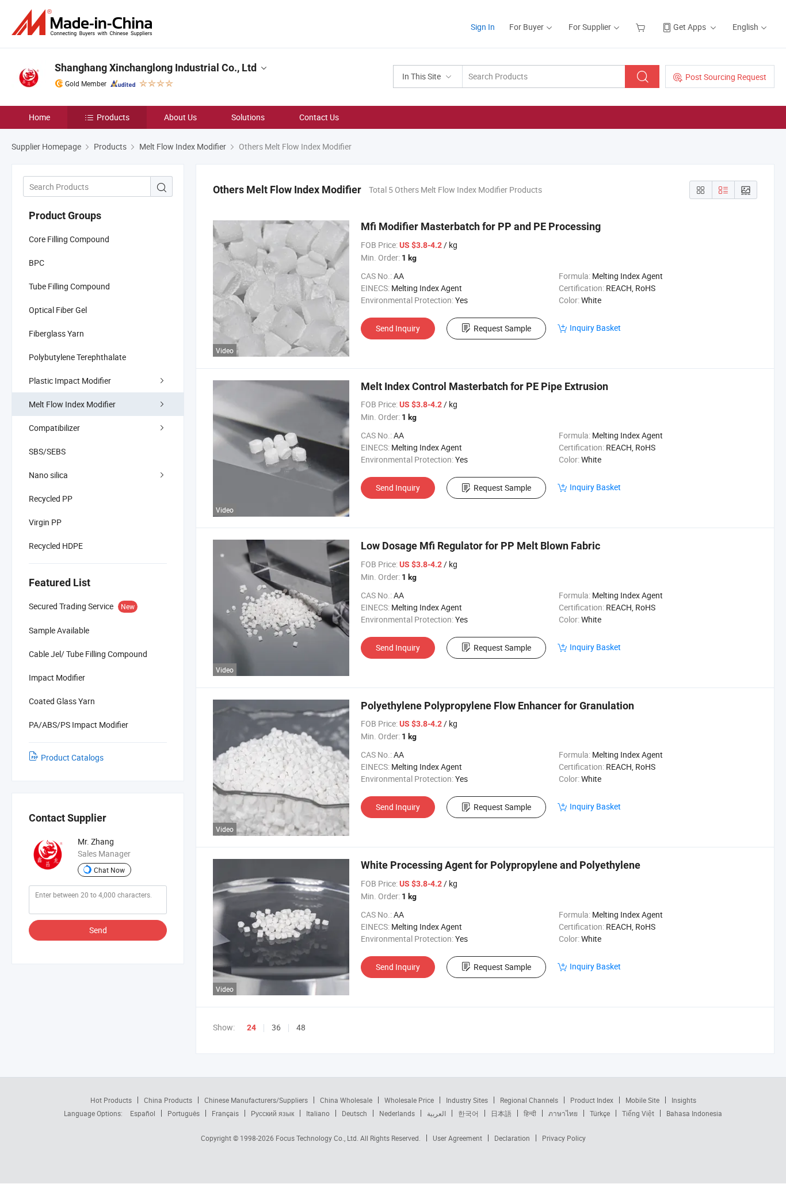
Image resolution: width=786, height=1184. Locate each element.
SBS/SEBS (47, 451)
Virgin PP (45, 522)
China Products (168, 1100)
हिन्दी (530, 1113)
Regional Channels (529, 1100)
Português (183, 1113)
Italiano (318, 1113)
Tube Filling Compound (69, 286)
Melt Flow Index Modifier (72, 404)
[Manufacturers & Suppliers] (85, 22)
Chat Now (109, 869)
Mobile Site (642, 1100)
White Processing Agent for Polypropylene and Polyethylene (500, 865)
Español (142, 1113)
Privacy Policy (564, 1138)
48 (301, 1027)
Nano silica (48, 474)
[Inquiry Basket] (642, 26)
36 (276, 1027)
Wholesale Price (409, 1100)
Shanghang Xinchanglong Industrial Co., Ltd (156, 68)
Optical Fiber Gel (58, 309)
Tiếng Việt (638, 1113)
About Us (180, 117)
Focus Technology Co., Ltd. (318, 1138)
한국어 (468, 1113)
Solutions (248, 117)
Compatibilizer (54, 427)
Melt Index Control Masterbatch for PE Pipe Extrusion (484, 386)
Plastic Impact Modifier (70, 380)
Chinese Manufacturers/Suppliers (256, 1100)
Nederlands (397, 1113)
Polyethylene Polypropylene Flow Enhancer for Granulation (497, 706)
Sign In (483, 26)
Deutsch (354, 1113)
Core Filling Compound (69, 239)
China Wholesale (346, 1100)
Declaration (512, 1138)
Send (98, 930)
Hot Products (111, 1100)
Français (225, 1113)
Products (113, 117)
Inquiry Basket (595, 327)
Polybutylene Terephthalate (77, 357)
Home (39, 117)
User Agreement (457, 1138)
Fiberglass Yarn (56, 333)
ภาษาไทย (563, 1113)
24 (251, 1027)
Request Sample (502, 328)
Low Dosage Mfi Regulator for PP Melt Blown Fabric (480, 546)
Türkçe (600, 1113)
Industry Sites (467, 1100)
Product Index (591, 1100)
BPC (36, 262)
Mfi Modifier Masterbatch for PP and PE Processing (481, 226)
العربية (436, 1113)
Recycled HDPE (56, 545)
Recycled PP (51, 498)
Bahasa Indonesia (694, 1113)
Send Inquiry (398, 328)
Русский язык (272, 1113)
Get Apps (689, 26)
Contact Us (319, 117)
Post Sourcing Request (725, 76)
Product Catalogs (72, 757)
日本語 (501, 1113)
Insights (683, 1100)
